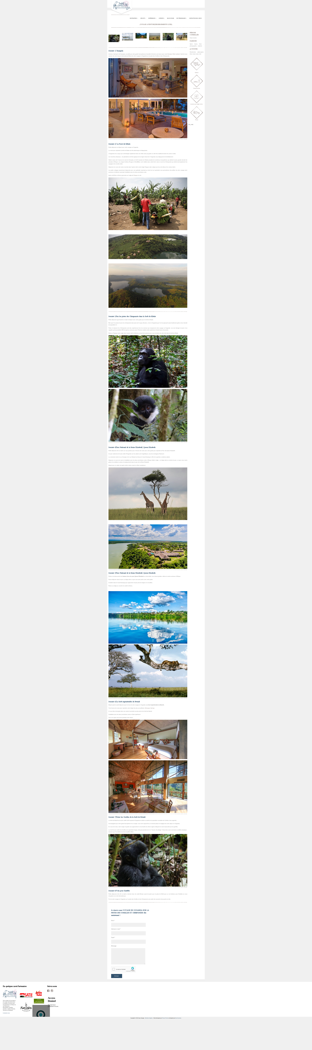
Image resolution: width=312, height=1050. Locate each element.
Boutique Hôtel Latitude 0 (174, 54)
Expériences (141, 18)
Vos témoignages (183, 18)
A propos (155, 18)
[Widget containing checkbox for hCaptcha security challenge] (123, 969)
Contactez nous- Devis (117, 26)
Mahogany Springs (149, 708)
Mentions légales (149, 1018)
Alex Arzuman (178, 1018)
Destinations (114, 18)
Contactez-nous (6, 1013)
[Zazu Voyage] (121, 7)
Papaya (136, 175)
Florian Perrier (165, 1018)
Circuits (128, 18)
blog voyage (168, 18)
